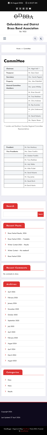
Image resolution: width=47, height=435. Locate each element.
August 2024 (12, 343)
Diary (9, 380)
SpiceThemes (24, 431)
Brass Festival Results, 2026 (17, 233)
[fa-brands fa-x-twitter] (20, 8)
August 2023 (12, 361)
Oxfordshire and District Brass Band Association (23, 26)
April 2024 (11, 349)
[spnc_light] (41, 38)
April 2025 (11, 332)
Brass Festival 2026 (14, 256)
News (9, 386)
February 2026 (13, 297)
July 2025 (11, 326)
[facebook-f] (17, 8)
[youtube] (30, 8)
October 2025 (12, 315)
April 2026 (11, 292)
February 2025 (13, 338)
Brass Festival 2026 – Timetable (19, 239)
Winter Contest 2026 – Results (18, 245)
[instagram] (27, 8)
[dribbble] (23, 8)
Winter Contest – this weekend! (18, 250)
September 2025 (13, 320)
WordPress (26, 429)
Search (10, 206)
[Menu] (5, 38)
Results (10, 391)
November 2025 (13, 309)
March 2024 (12, 355)
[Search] (35, 39)
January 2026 (12, 303)
